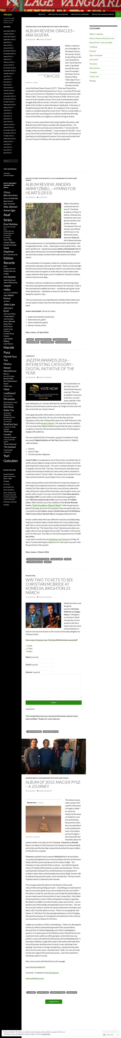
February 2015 (8, 62)
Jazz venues (93, 60)
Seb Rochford (7, 415)
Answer (33, 672)
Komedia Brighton (51, 731)
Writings (92, 81)
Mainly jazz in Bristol (10, 502)
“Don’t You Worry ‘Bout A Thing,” (46, 505)
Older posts (54, 1001)
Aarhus (30, 339)
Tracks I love (94, 77)
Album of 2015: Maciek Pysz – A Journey (53, 784)
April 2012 (7, 153)
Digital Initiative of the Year (38, 559)
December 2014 (9, 68)
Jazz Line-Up (7, 293)
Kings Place (8, 324)
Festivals (92, 51)
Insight (6, 274)
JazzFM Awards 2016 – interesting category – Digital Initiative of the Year (50, 366)
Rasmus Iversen (33, 342)
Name (32, 657)
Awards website (47, 423)
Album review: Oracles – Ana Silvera (50, 32)
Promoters (30, 576)
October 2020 (8, 34)
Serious (48, 562)
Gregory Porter (10, 269)
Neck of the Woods (9, 376)
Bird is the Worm (9, 490)
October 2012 (8, 136)
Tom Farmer (8, 450)
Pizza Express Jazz (10, 402)
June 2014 (7, 79)
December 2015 (9, 51)
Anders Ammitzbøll (43, 339)
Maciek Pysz (72, 992)
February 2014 (8, 90)
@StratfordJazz (11, 195)
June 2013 (7, 113)
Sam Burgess (7, 413)
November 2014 (9, 70)
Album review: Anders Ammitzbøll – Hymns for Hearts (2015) (51, 188)
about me (42, 14)
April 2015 (7, 59)
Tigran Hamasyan (10, 444)
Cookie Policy (46, 1034)
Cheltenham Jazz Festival (58, 539)
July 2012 (7, 144)
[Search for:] (11, 161)
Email (32, 664)
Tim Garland (10, 447)
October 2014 (8, 73)
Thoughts (93, 72)
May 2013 (7, 116)
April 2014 (7, 85)
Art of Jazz (7, 484)
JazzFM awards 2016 (35, 562)
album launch (8, 201)
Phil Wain (6, 481)
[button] (43, 220)
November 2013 (9, 99)
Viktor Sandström (63, 342)
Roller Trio (9, 410)
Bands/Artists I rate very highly (55, 26)
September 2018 (9, 39)
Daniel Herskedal (10, 245)
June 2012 (7, 147)
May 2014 (7, 82)
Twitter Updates (10, 169)
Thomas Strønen (10, 437)
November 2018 (9, 37)
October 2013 (8, 102)
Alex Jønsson (10, 206)
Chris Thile (8, 240)
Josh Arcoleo (9, 319)
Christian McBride (34, 731)
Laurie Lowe (8, 329)
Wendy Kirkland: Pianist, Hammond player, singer (9, 476)
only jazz (8, 14)
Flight (5, 266)
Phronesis (9, 399)
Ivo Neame (10, 276)
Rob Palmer (9, 407)
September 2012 (9, 138)
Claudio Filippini (9, 242)
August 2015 (8, 56)
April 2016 (7, 42)
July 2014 (7, 76)
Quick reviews (94, 68)
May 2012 (7, 150)
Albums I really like (34, 26)
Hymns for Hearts (60, 339)
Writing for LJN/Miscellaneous (103, 14)
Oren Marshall (8, 396)
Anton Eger (10, 210)
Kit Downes (8, 326)
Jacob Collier (57, 559)
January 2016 (8, 48)
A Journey (31, 992)
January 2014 (8, 93)
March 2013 (7, 121)
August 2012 (8, 141)
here (57, 437)
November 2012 (9, 133)
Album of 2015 (43, 992)
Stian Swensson (47, 342)
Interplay (6, 505)
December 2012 (9, 130)
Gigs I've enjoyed (95, 55)
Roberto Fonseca (8, 404)
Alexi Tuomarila (9, 204)
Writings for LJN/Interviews (58, 14)
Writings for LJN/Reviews (80, 14)
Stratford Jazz (11, 424)
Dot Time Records (52, 972)
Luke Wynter (8, 344)
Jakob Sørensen (10, 280)
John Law (9, 304)
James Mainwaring (10, 283)
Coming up (30, 356)
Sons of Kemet (8, 419)
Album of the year (57, 992)
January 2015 (8, 65)
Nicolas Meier (9, 379)
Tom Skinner (7, 452)
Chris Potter (7, 237)
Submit (53, 702)
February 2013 (8, 124)
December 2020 (9, 31)
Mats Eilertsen (10, 371)
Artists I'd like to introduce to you (41, 178)
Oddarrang (8, 386)
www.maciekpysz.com (35, 978)
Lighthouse (7, 331)
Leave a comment (45, 39)
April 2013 (7, 119)
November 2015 (9, 54)
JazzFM (68, 559)
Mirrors (6, 374)
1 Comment (43, 197)
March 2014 (7, 87)
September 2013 (9, 104)
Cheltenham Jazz (9, 231)
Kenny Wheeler (9, 321)
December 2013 (9, 96)
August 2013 (8, 107)
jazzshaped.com (9, 487)
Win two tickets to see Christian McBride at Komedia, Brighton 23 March (49, 586)
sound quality (7, 421)
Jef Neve (14, 293)
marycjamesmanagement (35, 967)
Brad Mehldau (11, 224)
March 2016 (7, 45)
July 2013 (7, 110)
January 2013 (8, 127)
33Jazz (7, 192)
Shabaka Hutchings (9, 417)
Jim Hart (7, 301)
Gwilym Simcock (9, 271)
